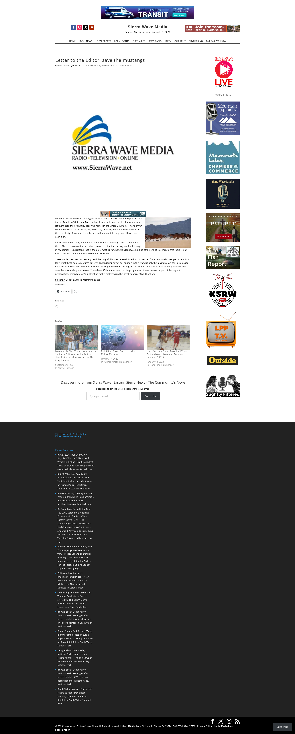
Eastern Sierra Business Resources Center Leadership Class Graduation (72, 603)
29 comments (126, 65)
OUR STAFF (180, 41)
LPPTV (168, 41)
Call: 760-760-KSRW (216, 41)
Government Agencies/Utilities (101, 65)
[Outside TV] (222, 365)
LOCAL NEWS (85, 41)
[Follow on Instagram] (79, 27)
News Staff (63, 65)
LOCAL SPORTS (103, 41)
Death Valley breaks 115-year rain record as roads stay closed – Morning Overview (74, 693)
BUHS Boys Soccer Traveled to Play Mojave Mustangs (118, 353)
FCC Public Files (223, 95)
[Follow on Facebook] (73, 27)
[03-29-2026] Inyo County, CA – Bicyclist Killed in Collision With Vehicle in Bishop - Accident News (74, 478)
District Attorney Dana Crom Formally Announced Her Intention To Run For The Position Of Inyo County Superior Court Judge (74, 561)
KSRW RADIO (155, 41)
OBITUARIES (139, 41)
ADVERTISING (196, 41)
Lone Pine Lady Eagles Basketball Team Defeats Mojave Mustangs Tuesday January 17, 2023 (167, 354)
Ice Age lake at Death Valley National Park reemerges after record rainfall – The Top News (73, 654)
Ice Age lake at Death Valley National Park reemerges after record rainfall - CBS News (72, 673)
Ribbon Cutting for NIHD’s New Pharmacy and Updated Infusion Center (72, 584)
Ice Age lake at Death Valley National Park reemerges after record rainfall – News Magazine (74, 615)
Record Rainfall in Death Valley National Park (74, 700)
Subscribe (150, 396)
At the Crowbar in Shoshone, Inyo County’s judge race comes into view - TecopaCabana (74, 550)
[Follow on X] (85, 27)
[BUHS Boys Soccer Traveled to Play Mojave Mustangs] (122, 337)
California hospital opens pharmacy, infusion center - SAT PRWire (73, 577)
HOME (72, 41)
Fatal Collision (84, 504)
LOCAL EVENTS (121, 41)
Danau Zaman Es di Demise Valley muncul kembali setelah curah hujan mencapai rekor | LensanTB (75, 635)
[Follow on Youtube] (91, 27)
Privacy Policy (204, 726)
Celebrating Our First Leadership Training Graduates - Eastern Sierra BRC (74, 596)
